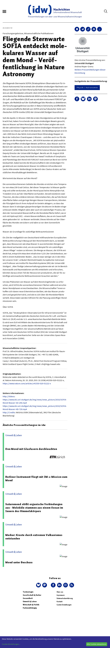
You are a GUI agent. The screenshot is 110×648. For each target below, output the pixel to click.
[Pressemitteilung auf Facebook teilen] (77, 99)
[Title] (88, 29)
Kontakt (59, 601)
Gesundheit (28, 598)
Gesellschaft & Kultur (32, 595)
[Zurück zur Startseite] (55, 11)
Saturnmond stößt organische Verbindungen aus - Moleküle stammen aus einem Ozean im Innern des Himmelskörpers (34, 507)
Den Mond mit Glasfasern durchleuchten (31, 449)
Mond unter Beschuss (19, 562)
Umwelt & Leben (30, 601)
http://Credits (9, 412)
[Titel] (77, 29)
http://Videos (9, 396)
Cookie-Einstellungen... (11, 644)
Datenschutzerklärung (65, 598)
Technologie (28, 592)
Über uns (60, 592)
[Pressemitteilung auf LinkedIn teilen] (89, 99)
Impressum (61, 595)
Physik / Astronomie (87, 87)
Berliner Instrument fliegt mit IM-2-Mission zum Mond (36, 478)
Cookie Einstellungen (64, 605)
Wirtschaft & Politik (31, 604)
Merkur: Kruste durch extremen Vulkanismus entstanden (33, 536)
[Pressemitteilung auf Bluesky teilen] (83, 99)
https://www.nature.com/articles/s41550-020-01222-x (27, 383)
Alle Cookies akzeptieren (96, 644)
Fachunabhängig (30, 608)
